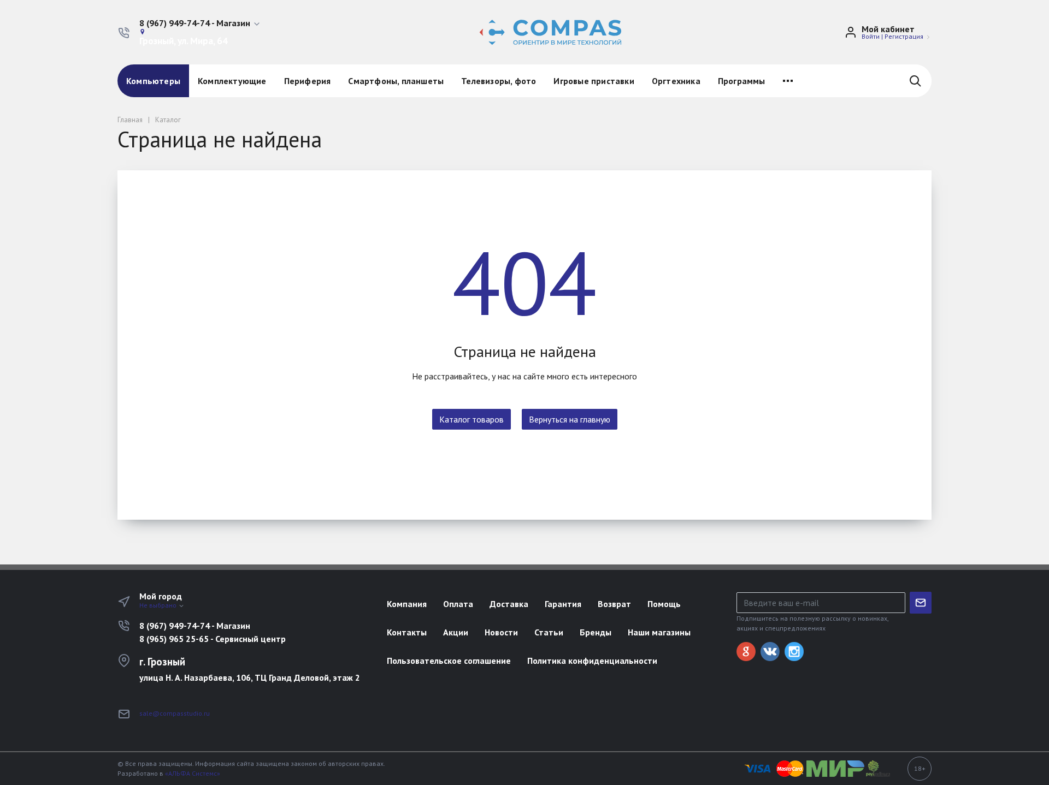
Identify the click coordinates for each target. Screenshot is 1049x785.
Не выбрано (158, 605)
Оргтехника (676, 80)
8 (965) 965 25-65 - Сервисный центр (212, 638)
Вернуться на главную (569, 419)
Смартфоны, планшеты (396, 80)
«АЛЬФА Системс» (192, 773)
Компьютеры (153, 80)
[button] (200, 23)
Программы (741, 80)
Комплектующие (232, 80)
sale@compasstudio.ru (174, 713)
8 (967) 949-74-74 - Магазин (194, 625)
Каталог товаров (471, 419)
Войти (871, 36)
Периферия (307, 80)
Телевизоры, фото (498, 80)
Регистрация (904, 36)
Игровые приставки (593, 80)
